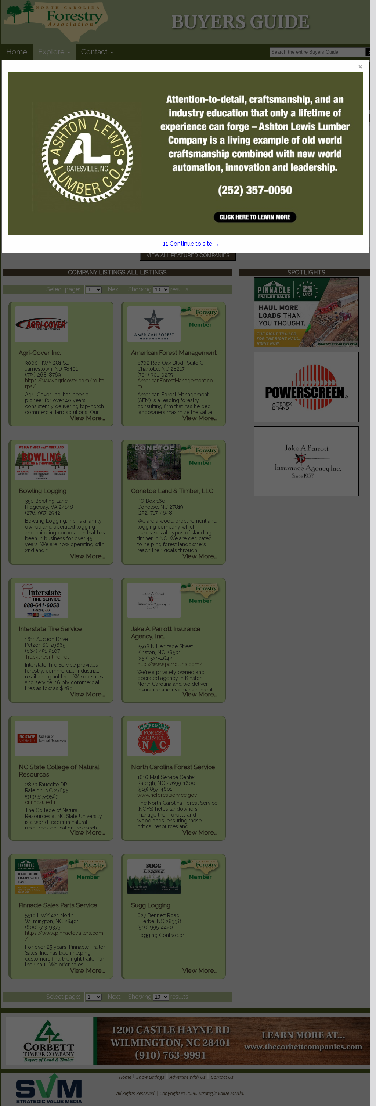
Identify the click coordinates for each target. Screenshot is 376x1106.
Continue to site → (191, 243)
